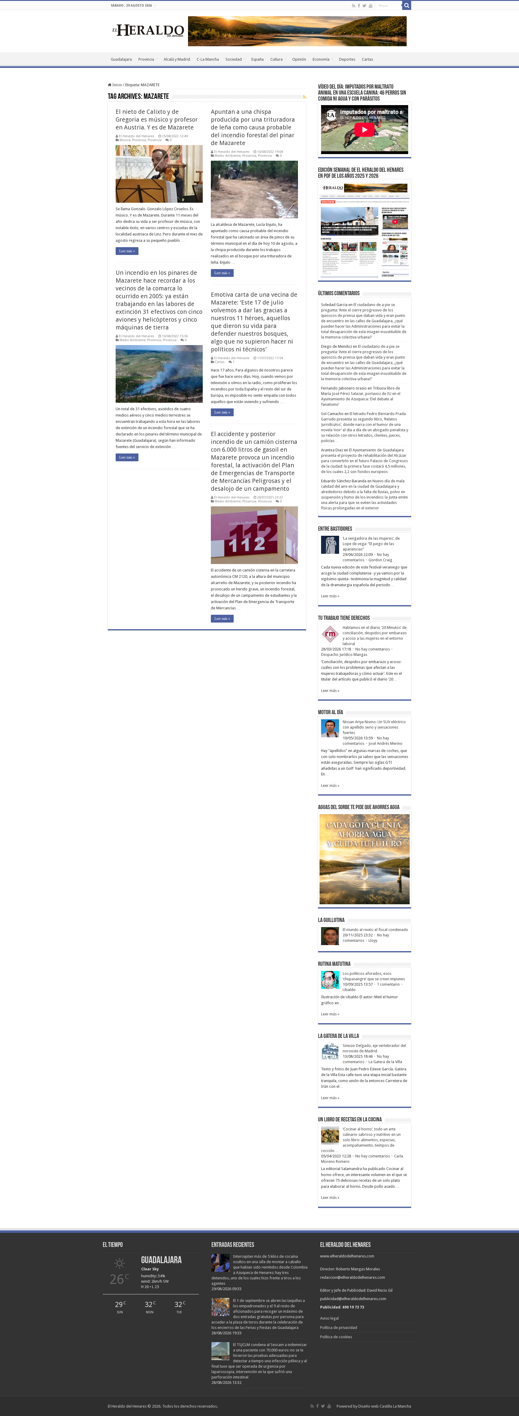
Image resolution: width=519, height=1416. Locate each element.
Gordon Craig (380, 560)
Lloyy (373, 940)
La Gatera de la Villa (385, 1062)
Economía (321, 59)
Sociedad (234, 59)
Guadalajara (121, 59)
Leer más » (127, 251)
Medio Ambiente (228, 156)
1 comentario (388, 984)
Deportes (347, 59)
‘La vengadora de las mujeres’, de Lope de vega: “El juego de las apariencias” (371, 543)
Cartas (367, 59)
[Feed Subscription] (304, 97)
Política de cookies (336, 1337)
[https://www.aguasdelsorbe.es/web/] (297, 31)
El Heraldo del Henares (136, 136)
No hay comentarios (372, 649)
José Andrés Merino (385, 743)
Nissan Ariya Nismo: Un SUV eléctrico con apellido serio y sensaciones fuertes (374, 727)
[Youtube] (370, 5)
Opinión (299, 59)
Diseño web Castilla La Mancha (384, 1406)
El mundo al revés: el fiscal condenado (375, 929)
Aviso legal (329, 1318)
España (257, 59)
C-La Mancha (208, 59)
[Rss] (353, 5)
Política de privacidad (338, 1327)
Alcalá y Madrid (177, 59)
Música (125, 140)
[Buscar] (406, 5)
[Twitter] (364, 5)
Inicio (116, 85)
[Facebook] (359, 5)
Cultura (276, 59)
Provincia (146, 59)
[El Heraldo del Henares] (148, 30)
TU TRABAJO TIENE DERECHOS (344, 618)
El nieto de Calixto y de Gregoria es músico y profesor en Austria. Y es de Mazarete (157, 119)
